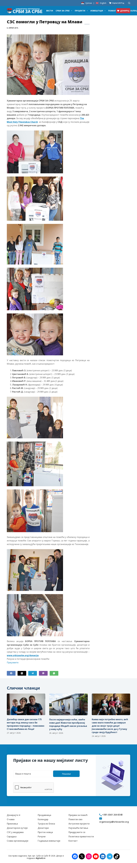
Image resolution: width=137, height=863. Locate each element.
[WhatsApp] (54, 673)
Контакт (73, 840)
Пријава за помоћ (77, 815)
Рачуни (41, 836)
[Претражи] (129, 3)
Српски (88, 3)
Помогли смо (75, 819)
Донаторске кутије (17, 827)
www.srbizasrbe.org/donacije (23, 655)
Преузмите (12, 662)
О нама (10, 819)
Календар (43, 819)
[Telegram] (32, 673)
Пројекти (80, 10)
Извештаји (96, 10)
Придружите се (76, 832)
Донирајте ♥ (13, 815)
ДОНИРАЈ (124, 10)
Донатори (43, 827)
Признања (12, 823)
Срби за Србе (63, 10)
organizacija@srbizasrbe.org (114, 821)
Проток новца (45, 832)
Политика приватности (81, 836)
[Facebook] (11, 673)
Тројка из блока (46, 823)
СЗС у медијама (15, 832)
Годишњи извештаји (49, 840)
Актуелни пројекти (79, 823)
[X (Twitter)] (22, 673)
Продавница (44, 815)
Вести (49, 10)
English (103, 3)
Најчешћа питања (78, 827)
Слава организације (17, 840)
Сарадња (11, 836)
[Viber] (43, 673)
